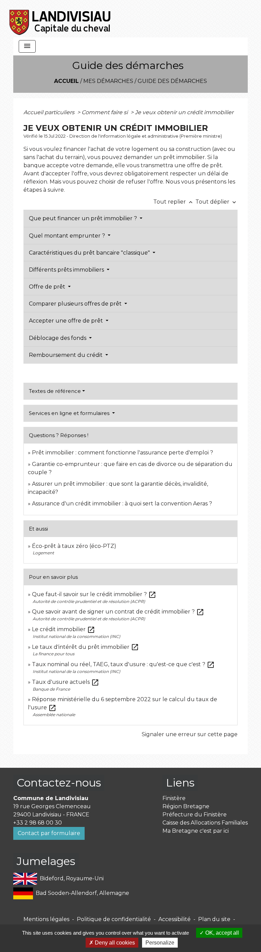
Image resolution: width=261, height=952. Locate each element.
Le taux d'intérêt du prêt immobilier (85, 647)
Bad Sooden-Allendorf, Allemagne (82, 893)
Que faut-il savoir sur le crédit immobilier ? (94, 594)
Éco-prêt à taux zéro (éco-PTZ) (74, 546)
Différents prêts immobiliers (67, 269)
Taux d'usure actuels (65, 682)
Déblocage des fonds (58, 338)
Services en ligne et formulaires (70, 413)
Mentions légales (46, 919)
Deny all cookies (114, 943)
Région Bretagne (185, 806)
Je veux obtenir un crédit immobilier (184, 112)
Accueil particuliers (49, 112)
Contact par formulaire (49, 833)
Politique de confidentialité (114, 919)
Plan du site (214, 919)
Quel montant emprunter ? (67, 235)
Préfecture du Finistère (194, 814)
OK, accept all (221, 933)
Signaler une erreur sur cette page (190, 734)
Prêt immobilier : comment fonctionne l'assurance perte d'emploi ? (122, 452)
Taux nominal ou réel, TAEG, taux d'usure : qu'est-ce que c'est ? (123, 664)
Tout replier (173, 201)
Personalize (159, 943)
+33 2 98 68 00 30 (37, 822)
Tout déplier (216, 201)
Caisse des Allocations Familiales (205, 822)
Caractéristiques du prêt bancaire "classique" (90, 252)
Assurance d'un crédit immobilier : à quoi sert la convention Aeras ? (122, 503)
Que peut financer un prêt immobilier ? (83, 218)
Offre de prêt (48, 286)
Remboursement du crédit (66, 355)
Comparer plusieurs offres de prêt (76, 303)
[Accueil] (60, 19)
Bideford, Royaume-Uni (72, 878)
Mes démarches (108, 81)
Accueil (66, 81)
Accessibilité (174, 919)
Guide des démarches (172, 81)
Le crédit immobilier (63, 629)
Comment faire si (105, 112)
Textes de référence (55, 391)
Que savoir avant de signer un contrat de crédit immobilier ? (118, 611)
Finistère (174, 798)
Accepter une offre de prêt (66, 320)
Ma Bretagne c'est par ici (195, 831)
